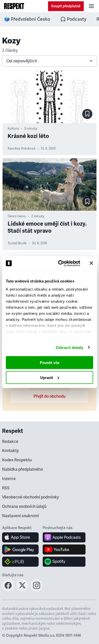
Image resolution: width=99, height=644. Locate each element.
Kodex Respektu (17, 460)
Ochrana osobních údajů (24, 506)
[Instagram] (36, 590)
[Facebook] (8, 590)
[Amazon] (20, 562)
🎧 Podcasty (73, 19)
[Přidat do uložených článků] (87, 114)
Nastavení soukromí (20, 515)
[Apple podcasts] (64, 537)
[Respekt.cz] (14, 6)
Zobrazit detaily (70, 347)
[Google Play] (20, 549)
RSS (6, 488)
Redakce (10, 441)
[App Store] (20, 537)
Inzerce (9, 478)
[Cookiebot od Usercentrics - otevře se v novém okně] (60, 263)
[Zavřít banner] (91, 263)
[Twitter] (22, 590)
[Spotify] (64, 562)
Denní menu (17, 216)
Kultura (13, 129)
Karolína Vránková (21, 149)
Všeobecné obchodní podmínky (30, 497)
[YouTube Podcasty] (64, 549)
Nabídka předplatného (22, 469)
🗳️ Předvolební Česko (27, 19)
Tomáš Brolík (17, 243)
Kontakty (10, 450)
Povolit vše (49, 363)
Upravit (46, 377)
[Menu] (91, 6)
